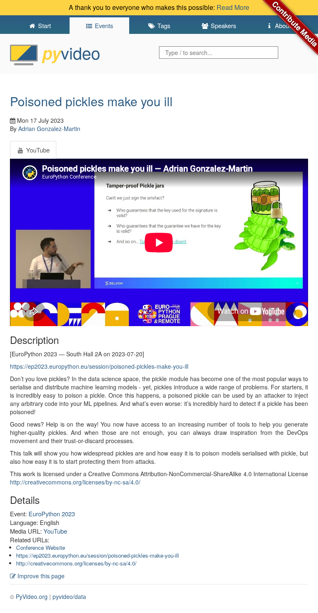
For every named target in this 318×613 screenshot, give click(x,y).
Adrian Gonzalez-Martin (49, 128)
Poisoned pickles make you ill (91, 101)
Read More (233, 7)
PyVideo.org (32, 596)
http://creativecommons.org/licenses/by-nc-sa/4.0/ (75, 482)
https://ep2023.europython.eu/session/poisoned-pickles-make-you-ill (99, 366)
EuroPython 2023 (52, 513)
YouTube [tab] (37, 149)
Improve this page (40, 576)
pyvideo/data (69, 596)
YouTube (55, 531)
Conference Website (40, 547)
